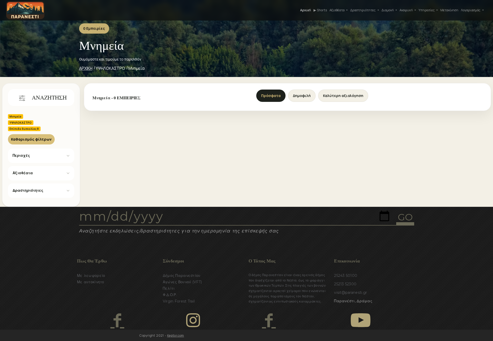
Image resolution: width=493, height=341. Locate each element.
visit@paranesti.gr (350, 292)
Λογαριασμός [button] (471, 10)
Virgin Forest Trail (179, 301)
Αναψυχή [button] (407, 10)
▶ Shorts (320, 10)
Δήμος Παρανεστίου (182, 275)
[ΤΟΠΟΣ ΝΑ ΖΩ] (269, 320)
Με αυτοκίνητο (90, 282)
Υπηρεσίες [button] (427, 10)
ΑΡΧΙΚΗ (85, 68)
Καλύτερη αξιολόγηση (343, 95)
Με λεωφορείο (91, 275)
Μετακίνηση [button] (449, 10)
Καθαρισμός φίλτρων (31, 139)
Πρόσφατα (271, 95)
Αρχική (305, 10)
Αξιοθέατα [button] (337, 10)
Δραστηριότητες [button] (363, 10)
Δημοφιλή (302, 95)
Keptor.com (175, 335)
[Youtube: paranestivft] (361, 320)
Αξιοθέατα (23, 173)
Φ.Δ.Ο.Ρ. (170, 295)
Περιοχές (21, 155)
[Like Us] (117, 320)
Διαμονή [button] (388, 10)
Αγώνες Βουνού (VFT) (182, 282)
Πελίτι (169, 288)
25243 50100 (345, 275)
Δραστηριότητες (28, 190)
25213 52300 (345, 284)
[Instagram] (193, 320)
